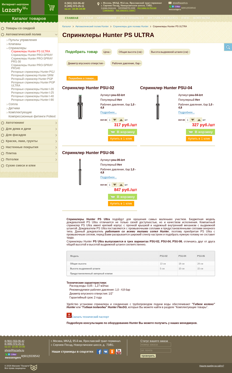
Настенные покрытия (22, 147)
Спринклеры (17, 48)
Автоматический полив (23, 34)
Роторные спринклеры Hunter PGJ (33, 71)
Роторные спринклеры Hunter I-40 (32, 96)
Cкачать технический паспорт (90, 316)
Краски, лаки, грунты (22, 141)
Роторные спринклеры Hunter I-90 (32, 99)
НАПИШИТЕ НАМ (126, 8)
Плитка (11, 153)
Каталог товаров (29, 18)
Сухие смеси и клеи (20, 165)
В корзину (126, 132)
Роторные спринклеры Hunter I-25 (32, 92)
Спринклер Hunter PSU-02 (88, 87)
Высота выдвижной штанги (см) (169, 51)
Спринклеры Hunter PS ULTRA (30, 51)
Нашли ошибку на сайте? (211, 366)
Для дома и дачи (18, 128)
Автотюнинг (15, 122)
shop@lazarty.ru (180, 3)
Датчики (14, 108)
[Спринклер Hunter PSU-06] (80, 184)
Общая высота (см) (130, 51)
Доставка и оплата (162, 17)
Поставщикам (132, 17)
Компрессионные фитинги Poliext (32, 116)
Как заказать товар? (126, 10)
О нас (185, 17)
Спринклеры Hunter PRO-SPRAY (32, 55)
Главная (71, 17)
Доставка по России (146, 8)
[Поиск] (228, 47)
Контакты (201, 17)
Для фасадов (16, 135)
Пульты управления (22, 40)
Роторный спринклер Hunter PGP (32, 78)
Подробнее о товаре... (82, 78)
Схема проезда (108, 8)
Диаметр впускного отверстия (85, 63)
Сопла (13, 104)
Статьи (87, 17)
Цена (106, 51)
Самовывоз (108, 10)
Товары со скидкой (20, 28)
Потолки (12, 159)
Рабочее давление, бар (126, 63)
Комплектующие (20, 112)
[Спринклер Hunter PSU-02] (80, 119)
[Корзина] (51, 7)
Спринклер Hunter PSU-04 (166, 87)
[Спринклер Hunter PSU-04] (158, 119)
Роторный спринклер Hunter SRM (32, 75)
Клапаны (14, 44)
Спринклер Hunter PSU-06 (88, 152)
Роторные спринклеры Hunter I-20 (32, 89)
